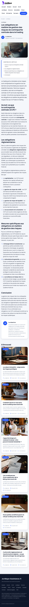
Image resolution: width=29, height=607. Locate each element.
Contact (23, 13)
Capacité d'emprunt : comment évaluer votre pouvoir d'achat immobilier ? (12, 440)
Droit (19, 7)
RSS (17, 589)
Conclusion (7, 75)
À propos (16, 13)
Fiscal (3, 13)
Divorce (10, 10)
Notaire (9, 7)
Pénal (22, 10)
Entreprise (9, 13)
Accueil (4, 7)
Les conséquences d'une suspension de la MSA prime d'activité (10, 477)
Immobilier (17, 10)
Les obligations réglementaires (12, 68)
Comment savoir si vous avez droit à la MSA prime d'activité (13, 403)
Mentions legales (11, 589)
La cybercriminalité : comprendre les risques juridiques (14, 368)
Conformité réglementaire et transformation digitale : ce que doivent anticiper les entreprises (13, 554)
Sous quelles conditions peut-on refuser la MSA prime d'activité (13, 516)
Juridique (4, 10)
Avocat (15, 7)
